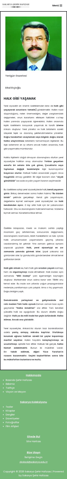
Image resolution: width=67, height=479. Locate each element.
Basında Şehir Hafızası (19, 380)
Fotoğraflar (12, 422)
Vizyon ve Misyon (16, 391)
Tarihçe (10, 387)
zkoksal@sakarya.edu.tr (34, 462)
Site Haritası (33, 441)
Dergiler (10, 414)
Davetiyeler (12, 418)
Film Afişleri (12, 426)
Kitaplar (10, 410)
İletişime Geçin (33, 457)
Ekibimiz (10, 384)
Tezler (9, 406)
